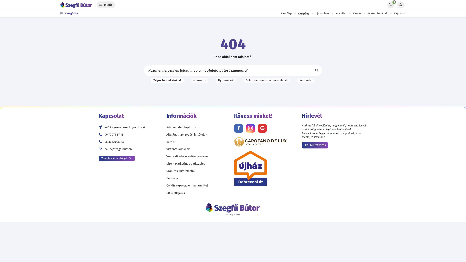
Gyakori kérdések (378, 13)
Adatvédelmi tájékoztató (182, 127)
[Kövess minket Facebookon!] (238, 128)
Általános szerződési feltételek (186, 134)
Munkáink (341, 13)
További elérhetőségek (114, 158)
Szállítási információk (180, 171)
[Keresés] (316, 70)
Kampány (303, 13)
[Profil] (401, 5)
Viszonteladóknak (178, 149)
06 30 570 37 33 (114, 142)
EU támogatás (175, 192)
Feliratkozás (317, 145)
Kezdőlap (286, 13)
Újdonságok (322, 13)
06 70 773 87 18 (113, 134)
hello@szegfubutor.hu (118, 149)
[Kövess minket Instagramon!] (250, 128)
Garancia (172, 178)
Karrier (357, 13)
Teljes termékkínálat (167, 80)
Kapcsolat (400, 13)
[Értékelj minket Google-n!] (262, 128)
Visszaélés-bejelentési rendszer (187, 156)
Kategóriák (71, 13)
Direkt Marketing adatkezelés (185, 163)
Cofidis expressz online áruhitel (266, 80)
